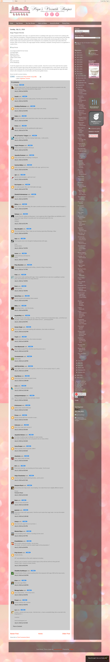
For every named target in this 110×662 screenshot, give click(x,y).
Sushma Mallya (19, 165)
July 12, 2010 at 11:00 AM (21, 516)
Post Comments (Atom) (23, 637)
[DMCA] (79, 397)
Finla (16, 274)
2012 (78, 69)
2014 (78, 64)
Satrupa (17, 214)
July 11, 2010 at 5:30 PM (21, 101)
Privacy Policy (65, 23)
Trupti (16, 336)
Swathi (16, 96)
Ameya (17, 521)
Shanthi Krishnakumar (21, 194)
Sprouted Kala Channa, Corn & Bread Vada (82, 150)
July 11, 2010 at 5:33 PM (21, 111)
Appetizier (22, 78)
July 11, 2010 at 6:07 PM (21, 189)
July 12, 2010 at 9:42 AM (21, 495)
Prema (16, 415)
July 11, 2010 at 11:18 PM (21, 361)
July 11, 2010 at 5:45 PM (21, 120)
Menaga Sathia (19, 590)
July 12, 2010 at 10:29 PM (21, 585)
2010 (78, 73)
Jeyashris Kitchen (20, 434)
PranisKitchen (19, 541)
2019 (78, 52)
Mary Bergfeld (19, 229)
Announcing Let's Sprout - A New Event (82, 238)
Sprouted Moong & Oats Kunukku (82, 229)
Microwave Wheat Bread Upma (82, 186)
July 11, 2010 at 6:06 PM (21, 179)
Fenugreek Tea (82, 285)
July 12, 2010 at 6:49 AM (21, 460)
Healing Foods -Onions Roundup (82, 270)
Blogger (71, 649)
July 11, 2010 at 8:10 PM (21, 300)
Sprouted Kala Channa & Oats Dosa (81, 198)
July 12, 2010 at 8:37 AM (21, 480)
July (79, 87)
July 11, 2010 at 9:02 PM (21, 310)
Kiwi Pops (80, 182)
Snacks (28, 78)
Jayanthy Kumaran (20, 155)
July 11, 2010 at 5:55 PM (21, 159)
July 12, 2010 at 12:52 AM (21, 390)
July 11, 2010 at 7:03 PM (21, 248)
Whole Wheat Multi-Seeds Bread (81, 350)
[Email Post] (40, 76)
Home (11, 23)
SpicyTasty (18, 296)
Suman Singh (18, 327)
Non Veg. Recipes (30, 23)
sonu (16, 385)
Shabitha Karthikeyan (21, 570)
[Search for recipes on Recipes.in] (79, 414)
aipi (16, 175)
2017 (78, 57)
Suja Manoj (18, 376)
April (79, 365)
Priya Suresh (18, 552)
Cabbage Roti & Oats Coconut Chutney (82, 119)
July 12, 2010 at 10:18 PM (21, 575)
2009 (78, 375)
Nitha (16, 305)
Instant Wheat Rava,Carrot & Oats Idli (81, 145)
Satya (16, 116)
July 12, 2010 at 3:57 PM (21, 536)
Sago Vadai (81, 176)
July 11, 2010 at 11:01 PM (21, 351)
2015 (78, 62)
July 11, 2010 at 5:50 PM (21, 140)
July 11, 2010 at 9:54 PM (21, 321)
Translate (86, 33)
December (81, 75)
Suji (16, 238)
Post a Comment (17, 626)
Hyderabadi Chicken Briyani (81, 327)
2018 (78, 55)
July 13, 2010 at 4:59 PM (21, 604)
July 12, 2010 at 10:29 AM (21, 504)
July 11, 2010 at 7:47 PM (21, 269)
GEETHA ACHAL (19, 366)
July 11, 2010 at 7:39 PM (21, 259)
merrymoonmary (58, 649)
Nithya (16, 204)
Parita (16, 126)
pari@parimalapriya (20, 395)
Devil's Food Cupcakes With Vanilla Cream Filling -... (82, 295)
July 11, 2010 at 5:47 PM (21, 130)
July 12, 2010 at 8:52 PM (21, 565)
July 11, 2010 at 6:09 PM (21, 199)
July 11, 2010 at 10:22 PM (21, 331)
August (80, 85)
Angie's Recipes (19, 145)
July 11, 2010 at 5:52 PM (21, 150)
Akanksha (17, 456)
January (80, 372)
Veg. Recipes (19, 23)
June (79, 360)
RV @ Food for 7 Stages (21, 135)
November (81, 78)
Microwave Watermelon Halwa (81, 217)
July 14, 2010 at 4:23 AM (21, 623)
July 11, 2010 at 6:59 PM (21, 233)
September (81, 82)
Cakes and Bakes (42, 23)
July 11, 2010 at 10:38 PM (21, 341)
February (80, 370)
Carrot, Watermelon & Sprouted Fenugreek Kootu (82, 314)
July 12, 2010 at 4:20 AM (21, 441)
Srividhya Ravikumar (20, 106)
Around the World (54, 23)
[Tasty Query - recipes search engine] (93, 137)
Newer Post (14, 634)
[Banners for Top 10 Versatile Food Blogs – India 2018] (87, 44)
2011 (78, 71)
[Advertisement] (86, 430)
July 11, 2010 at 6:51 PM (21, 223)
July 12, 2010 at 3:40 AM (21, 419)
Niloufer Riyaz (19, 531)
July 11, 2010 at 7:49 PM (21, 281)
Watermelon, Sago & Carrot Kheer (82, 124)
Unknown (17, 425)
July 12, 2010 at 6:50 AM (21, 470)
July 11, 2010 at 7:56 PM (21, 290)
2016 (78, 59)
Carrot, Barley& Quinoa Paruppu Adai (82, 289)
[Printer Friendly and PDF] (12, 77)
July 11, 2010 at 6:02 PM (21, 169)
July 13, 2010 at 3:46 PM (21, 595)
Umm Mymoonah (19, 346)
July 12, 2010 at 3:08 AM (21, 400)
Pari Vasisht (18, 184)
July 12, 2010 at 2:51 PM (21, 526)
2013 (78, 66)
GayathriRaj (18, 315)
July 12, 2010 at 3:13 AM (21, 410)
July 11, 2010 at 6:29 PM (21, 208)
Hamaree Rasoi (19, 485)
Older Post (66, 634)
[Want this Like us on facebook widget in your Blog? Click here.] (108, 660)
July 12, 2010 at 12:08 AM (21, 380)
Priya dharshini (19, 265)
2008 (78, 377)
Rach (16, 286)
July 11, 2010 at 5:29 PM (21, 91)
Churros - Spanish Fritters (80, 261)
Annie (16, 253)
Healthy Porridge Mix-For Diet (82, 139)
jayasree (17, 510)
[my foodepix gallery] (94, 128)
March (80, 367)
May (79, 363)
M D (16, 466)
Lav (16, 610)
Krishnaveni (18, 405)
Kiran (16, 580)
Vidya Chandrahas (20, 475)
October (80, 80)
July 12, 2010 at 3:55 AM (21, 429)
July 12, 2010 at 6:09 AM (21, 450)
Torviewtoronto (19, 356)
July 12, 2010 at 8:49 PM (21, 547)
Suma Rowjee (18, 446)
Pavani (16, 600)
